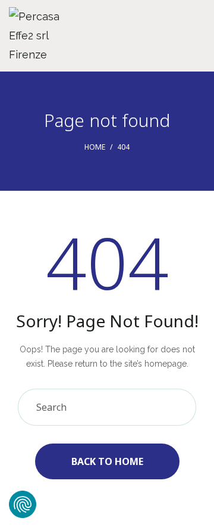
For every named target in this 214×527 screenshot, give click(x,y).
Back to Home (107, 461)
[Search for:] (107, 408)
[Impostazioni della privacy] (22, 504)
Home (94, 147)
